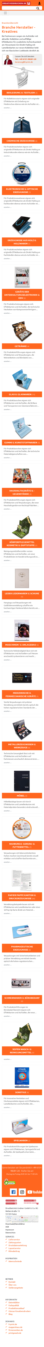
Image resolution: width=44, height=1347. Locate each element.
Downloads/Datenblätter (15, 1224)
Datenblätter (14, 1302)
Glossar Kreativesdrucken (20, 1311)
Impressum (10, 1230)
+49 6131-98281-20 (27, 59)
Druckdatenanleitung (18, 1245)
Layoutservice (15, 1248)
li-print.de (13, 1324)
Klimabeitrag (14, 1251)
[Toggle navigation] (5, 13)
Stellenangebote (16, 1287)
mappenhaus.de (15, 1327)
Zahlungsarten (15, 1242)
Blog (10, 1314)
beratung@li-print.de (24, 62)
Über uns (12, 1284)
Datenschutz (10, 1232)
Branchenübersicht (10, 23)
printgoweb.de (15, 1333)
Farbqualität (14, 1305)
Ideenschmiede (15, 1261)
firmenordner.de (16, 1330)
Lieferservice (14, 1239)
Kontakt (12, 1282)
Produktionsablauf (16, 1308)
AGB (7, 1227)
